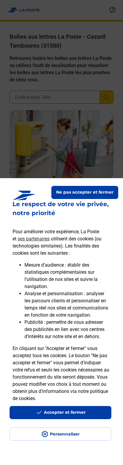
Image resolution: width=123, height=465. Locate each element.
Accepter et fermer (65, 412)
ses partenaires (34, 239)
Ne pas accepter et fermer (84, 192)
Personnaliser (65, 434)
